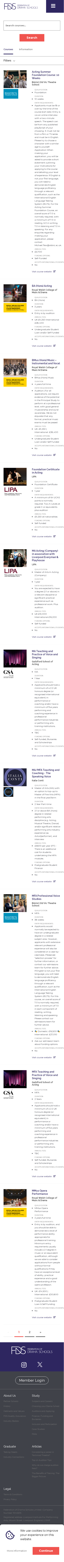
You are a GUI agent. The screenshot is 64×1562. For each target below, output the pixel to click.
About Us (10, 1395)
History (7, 1406)
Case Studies (38, 1429)
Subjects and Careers (42, 1401)
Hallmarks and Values (14, 1411)
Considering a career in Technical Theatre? (43, 1453)
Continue (46, 1550)
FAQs (34, 1434)
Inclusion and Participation (44, 1424)
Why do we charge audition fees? (45, 1467)
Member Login (32, 1380)
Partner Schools (11, 1401)
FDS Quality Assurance (15, 1416)
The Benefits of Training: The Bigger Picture (45, 1475)
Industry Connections (14, 1457)
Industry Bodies (11, 1421)
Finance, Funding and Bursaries (42, 1417)
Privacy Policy (10, 1499)
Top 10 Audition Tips (41, 1460)
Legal (7, 1489)
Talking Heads (10, 1452)
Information (26, 49)
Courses (8, 49)
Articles (37, 1446)
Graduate (10, 1446)
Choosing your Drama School (45, 1406)
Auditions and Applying (43, 1411)
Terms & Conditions (13, 1494)
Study (36, 1395)
